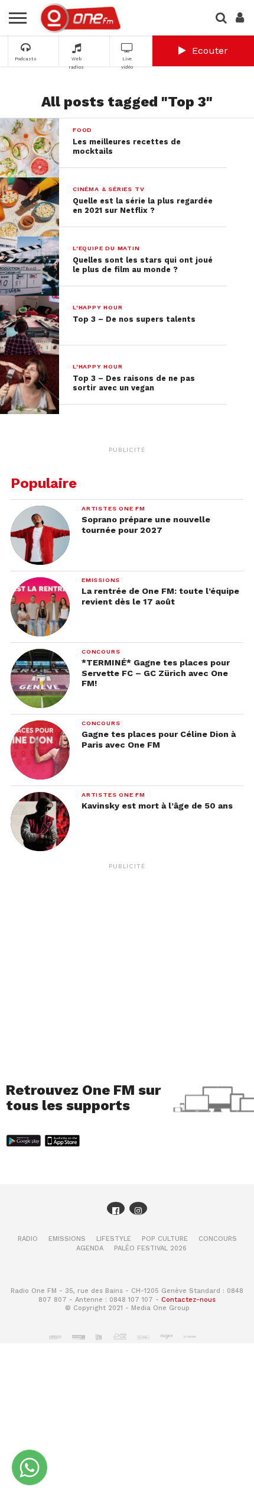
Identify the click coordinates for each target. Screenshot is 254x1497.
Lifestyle (113, 1239)
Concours (217, 1239)
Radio (28, 1239)
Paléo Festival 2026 (150, 1248)
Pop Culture (165, 1239)
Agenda (89, 1248)
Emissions (67, 1239)
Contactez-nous (188, 1300)
